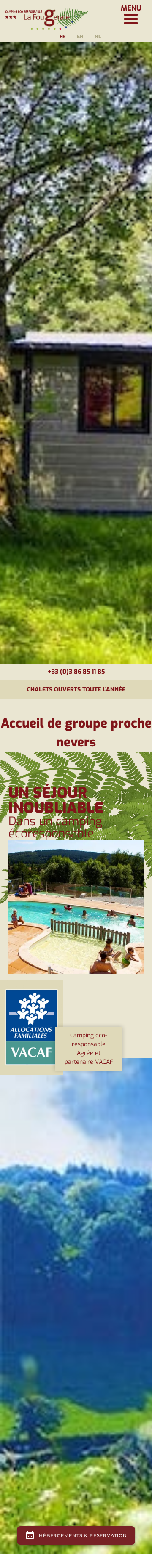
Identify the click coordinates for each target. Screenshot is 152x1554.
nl (98, 36)
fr (63, 36)
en (80, 36)
